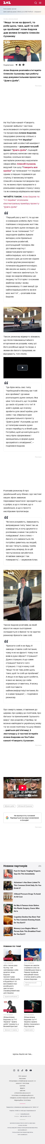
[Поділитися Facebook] (20, 65)
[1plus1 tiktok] (22, 1070)
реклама (22, 1078)
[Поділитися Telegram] (16, 65)
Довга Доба (19, 150)
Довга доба (9, 57)
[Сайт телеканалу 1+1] (7, 3)
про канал (22, 1076)
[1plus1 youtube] (31, 1070)
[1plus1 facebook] (26, 1070)
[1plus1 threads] (18, 1070)
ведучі (22, 1088)
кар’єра (22, 1085)
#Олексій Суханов (25, 806)
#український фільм (11, 996)
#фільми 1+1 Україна (11, 1030)
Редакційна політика (22, 1100)
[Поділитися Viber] (23, 65)
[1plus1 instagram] (14, 1070)
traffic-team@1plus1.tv (22, 1134)
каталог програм (22, 1083)
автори (22, 1090)
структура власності (22, 1093)
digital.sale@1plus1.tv (22, 1129)
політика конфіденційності (22, 1095)
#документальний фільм (30, 983)
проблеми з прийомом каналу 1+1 (22, 1081)
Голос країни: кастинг (9, 9)
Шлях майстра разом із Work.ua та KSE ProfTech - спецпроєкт (22, 11)
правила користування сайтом (22, 1097)
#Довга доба (9, 806)
